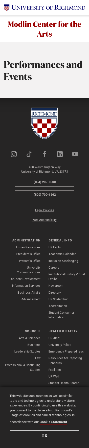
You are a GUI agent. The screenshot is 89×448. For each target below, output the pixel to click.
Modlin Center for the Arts (44, 28)
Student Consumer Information (61, 315)
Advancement (31, 299)
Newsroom (55, 285)
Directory (54, 292)
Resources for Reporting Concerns (65, 360)
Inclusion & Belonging (63, 261)
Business (34, 345)
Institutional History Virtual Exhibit (66, 277)
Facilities (54, 370)
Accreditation (57, 306)
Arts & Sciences (30, 338)
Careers (53, 267)
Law (38, 358)
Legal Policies (44, 210)
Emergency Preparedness (66, 351)
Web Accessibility (44, 220)
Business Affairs (29, 292)
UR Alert (54, 338)
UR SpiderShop (58, 299)
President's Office (28, 254)
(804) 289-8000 (45, 182)
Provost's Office (30, 261)
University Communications (29, 270)
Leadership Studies (27, 351)
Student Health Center (63, 383)
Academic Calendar (62, 254)
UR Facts (54, 247)
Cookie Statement (53, 422)
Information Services (26, 285)
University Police (59, 345)
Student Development (26, 279)
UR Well (53, 376)
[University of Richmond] (44, 7)
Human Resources (28, 247)
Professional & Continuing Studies (23, 367)
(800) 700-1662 (45, 194)
